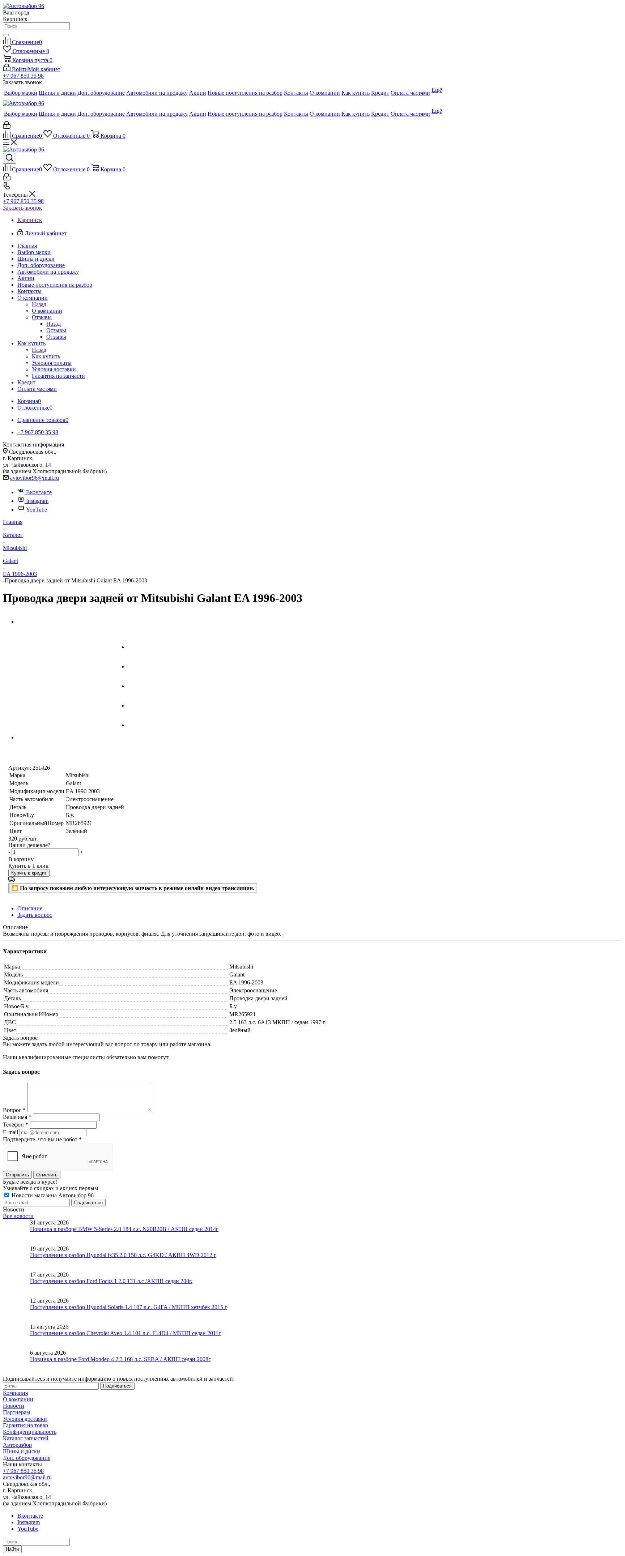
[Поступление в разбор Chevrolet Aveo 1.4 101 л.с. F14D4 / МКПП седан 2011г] (16, 1337)
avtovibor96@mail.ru (34, 478)
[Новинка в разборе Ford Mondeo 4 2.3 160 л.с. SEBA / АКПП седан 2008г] (16, 1363)
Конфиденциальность (29, 1432)
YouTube (36, 509)
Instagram (37, 501)
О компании (47, 311)
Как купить (46, 356)
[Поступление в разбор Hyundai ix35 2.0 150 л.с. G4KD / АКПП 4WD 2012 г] (16, 1258)
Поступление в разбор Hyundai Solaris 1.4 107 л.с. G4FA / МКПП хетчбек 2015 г (128, 1307)
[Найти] (6, 35)
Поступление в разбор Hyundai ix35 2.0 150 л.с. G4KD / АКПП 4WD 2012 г (123, 1255)
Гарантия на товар (25, 1425)
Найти (12, 1549)
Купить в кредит (29, 873)
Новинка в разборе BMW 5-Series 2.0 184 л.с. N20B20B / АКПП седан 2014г (124, 1229)
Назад (39, 304)
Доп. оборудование (26, 1458)
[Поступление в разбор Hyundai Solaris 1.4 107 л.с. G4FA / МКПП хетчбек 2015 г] (16, 1311)
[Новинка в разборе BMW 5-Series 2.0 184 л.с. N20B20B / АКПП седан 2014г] (16, 1232)
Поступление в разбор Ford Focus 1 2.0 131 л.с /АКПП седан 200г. (111, 1281)
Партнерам (16, 1412)
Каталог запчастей (25, 1438)
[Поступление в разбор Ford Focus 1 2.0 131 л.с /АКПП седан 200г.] (16, 1284)
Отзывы (56, 330)
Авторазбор (17, 1445)
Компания (15, 1393)
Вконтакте (39, 492)
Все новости (18, 1216)
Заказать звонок (22, 208)
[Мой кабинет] (6, 127)
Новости (13, 1406)
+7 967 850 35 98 (23, 76)
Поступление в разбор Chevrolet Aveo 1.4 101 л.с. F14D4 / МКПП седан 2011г (125, 1333)
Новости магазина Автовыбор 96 (52, 1195)
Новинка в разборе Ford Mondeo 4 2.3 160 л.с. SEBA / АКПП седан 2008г (120, 1359)
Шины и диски (21, 1451)
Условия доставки (25, 1419)
